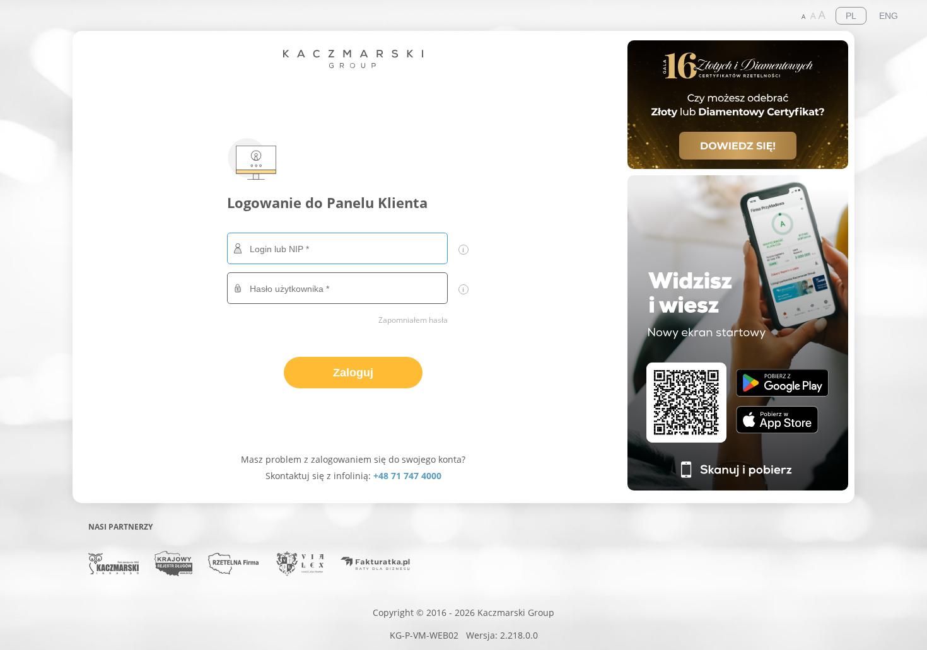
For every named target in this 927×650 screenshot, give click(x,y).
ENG (888, 16)
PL (851, 16)
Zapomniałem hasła (413, 320)
